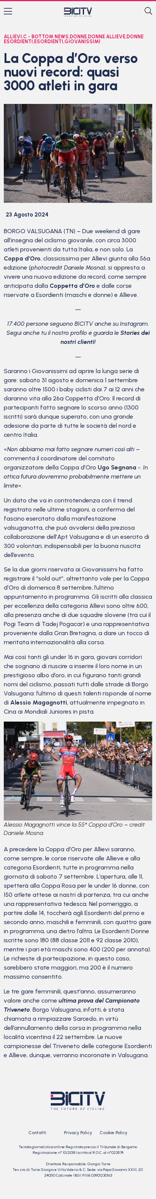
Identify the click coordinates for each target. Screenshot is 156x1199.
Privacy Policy (78, 1132)
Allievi (13, 36)
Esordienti (48, 41)
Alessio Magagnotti (38, 702)
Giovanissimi (82, 41)
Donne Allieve (106, 36)
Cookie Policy (113, 1132)
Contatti (37, 1132)
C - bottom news (46, 36)
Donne (78, 36)
